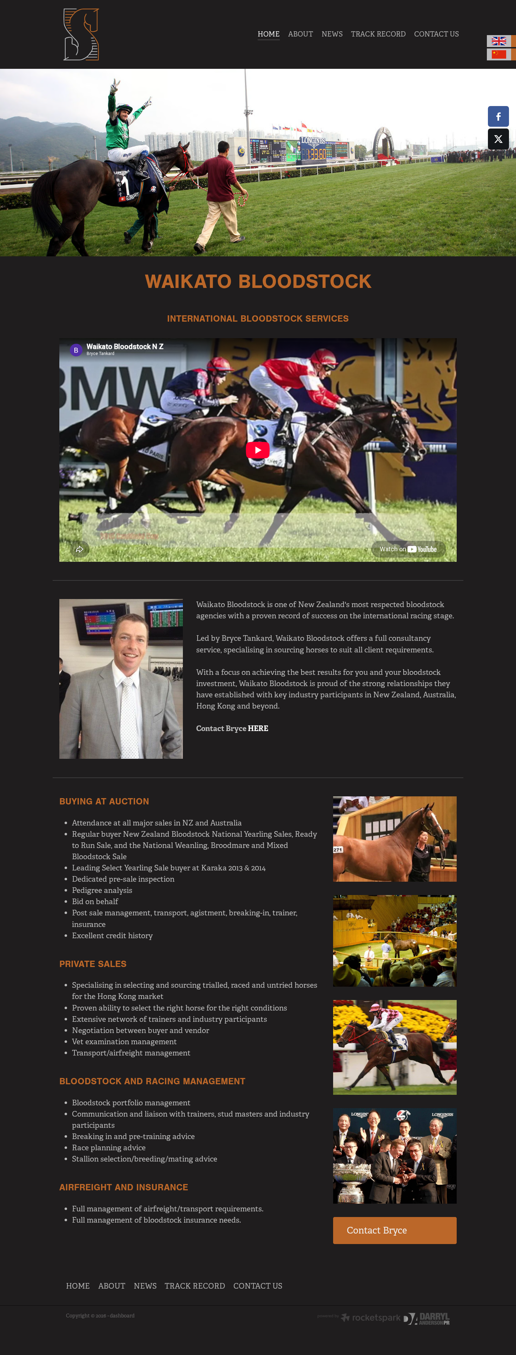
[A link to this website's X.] (498, 139)
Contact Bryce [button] (377, 1230)
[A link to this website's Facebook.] (498, 116)
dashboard (122, 1316)
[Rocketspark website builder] (359, 1318)
